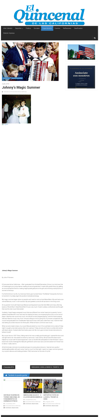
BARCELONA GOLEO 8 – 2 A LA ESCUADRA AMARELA (32, 396)
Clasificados (78, 28)
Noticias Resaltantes (17, 78)
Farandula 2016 (9, 367)
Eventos (57, 28)
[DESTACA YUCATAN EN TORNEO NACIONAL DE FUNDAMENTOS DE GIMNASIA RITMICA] (13, 386)
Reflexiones (67, 28)
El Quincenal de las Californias (12, 405)
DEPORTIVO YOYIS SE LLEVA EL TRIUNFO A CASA (51, 397)
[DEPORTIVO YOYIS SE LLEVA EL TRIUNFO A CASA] (52, 386)
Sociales (37, 28)
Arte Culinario (7, 28)
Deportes (18, 28)
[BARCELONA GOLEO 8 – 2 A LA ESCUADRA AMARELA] (32, 386)
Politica (28, 28)
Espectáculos (47, 28)
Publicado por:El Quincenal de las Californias (14, 91)
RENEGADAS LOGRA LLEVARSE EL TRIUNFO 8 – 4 (46, 367)
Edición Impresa (8, 33)
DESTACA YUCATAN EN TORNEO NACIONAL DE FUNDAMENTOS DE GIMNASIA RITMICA (12, 398)
